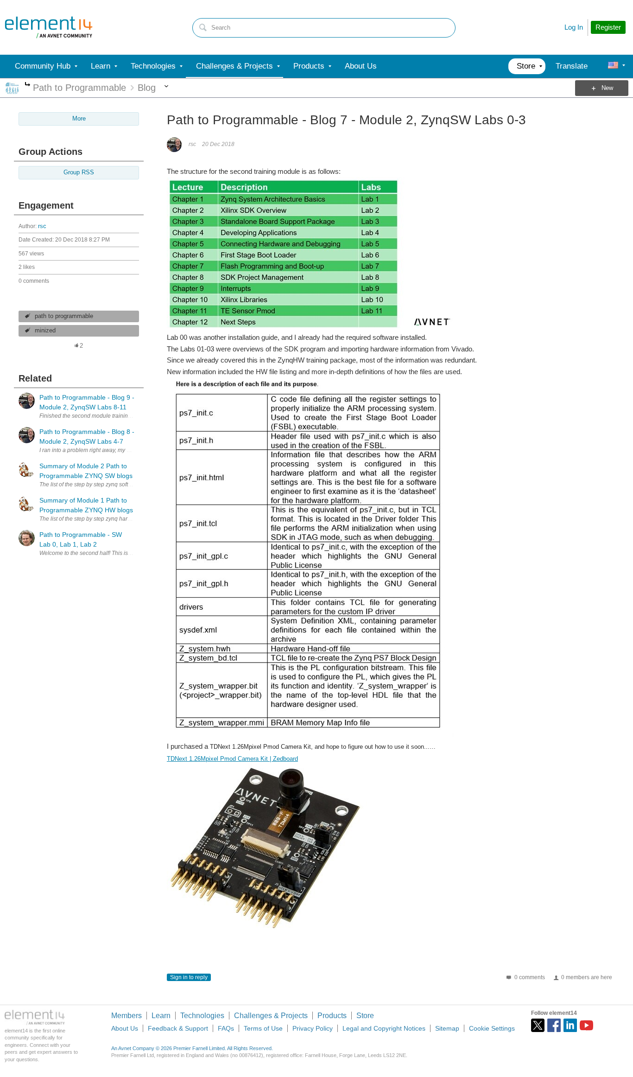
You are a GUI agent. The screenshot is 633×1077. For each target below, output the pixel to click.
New (607, 88)
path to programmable (64, 316)
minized (45, 330)
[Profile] (613, 66)
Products (332, 1016)
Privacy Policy (312, 1028)
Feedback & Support (178, 1028)
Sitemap (447, 1028)
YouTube (586, 1025)
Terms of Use (263, 1028)
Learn (161, 1016)
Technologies (202, 1016)
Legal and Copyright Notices (383, 1028)
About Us (124, 1028)
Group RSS (78, 172)
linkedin (570, 1025)
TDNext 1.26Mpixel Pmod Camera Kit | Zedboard (232, 758)
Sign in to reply (189, 977)
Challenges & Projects (271, 1016)
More (27, 85)
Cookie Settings (492, 1028)
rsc (42, 226)
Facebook (554, 1025)
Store (365, 1016)
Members (126, 1016)
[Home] (49, 27)
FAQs (226, 1028)
